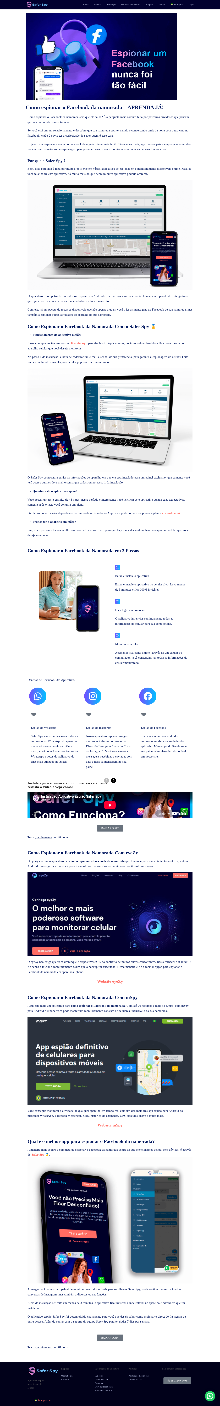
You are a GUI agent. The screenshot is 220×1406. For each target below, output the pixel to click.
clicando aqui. (171, 513)
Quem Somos (67, 1375)
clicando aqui (78, 343)
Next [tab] (113, 780)
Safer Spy (37, 1154)
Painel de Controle (103, 1390)
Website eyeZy (110, 981)
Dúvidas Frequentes (104, 1386)
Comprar (99, 1383)
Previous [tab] (106, 780)
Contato (65, 1379)
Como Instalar (101, 1379)
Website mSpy (110, 1125)
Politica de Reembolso (139, 1375)
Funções (99, 1375)
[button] (210, 1396)
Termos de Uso (135, 1379)
